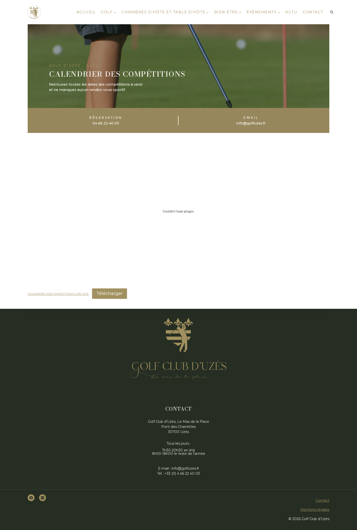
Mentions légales (314, 509)
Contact (313, 12)
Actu (291, 12)
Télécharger (109, 293)
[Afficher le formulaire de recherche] (331, 12)
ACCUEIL (86, 12)
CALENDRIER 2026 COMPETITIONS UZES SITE (58, 294)
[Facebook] (31, 497)
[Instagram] (42, 497)
